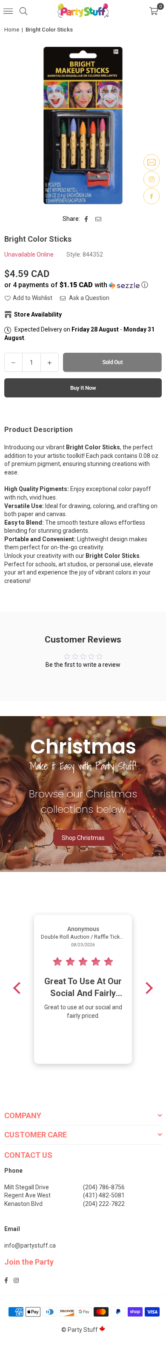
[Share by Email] (98, 219)
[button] (154, 10)
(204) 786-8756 (104, 1187)
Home (11, 29)
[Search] (23, 10)
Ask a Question (88, 297)
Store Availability (38, 314)
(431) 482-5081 (104, 1195)
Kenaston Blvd (23, 1203)
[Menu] (8, 10)
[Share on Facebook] (86, 219)
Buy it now (83, 388)
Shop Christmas (83, 837)
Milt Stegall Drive (26, 1187)
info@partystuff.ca (30, 1245)
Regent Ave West (27, 1195)
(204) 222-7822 (104, 1203)
